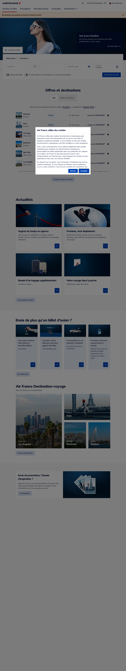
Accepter (84, 171)
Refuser (73, 171)
